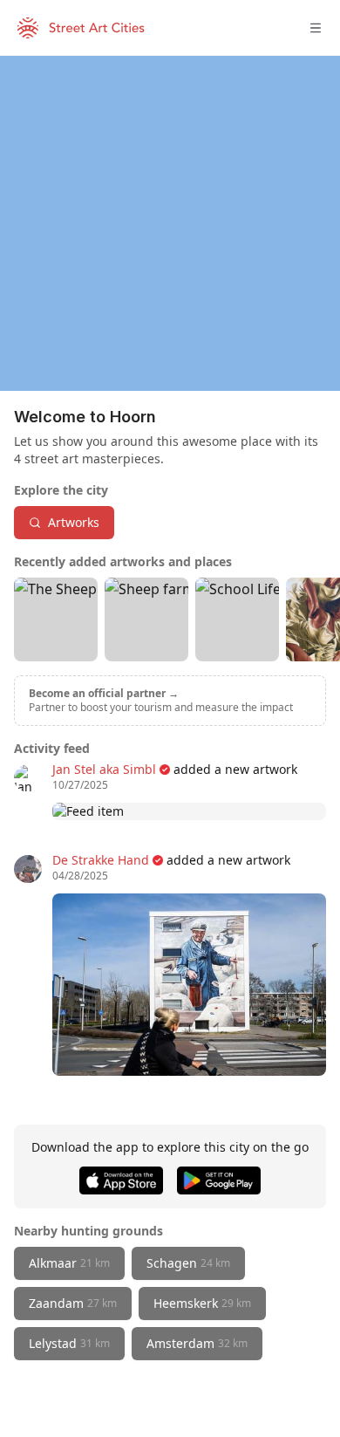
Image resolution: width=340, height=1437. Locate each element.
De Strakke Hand (100, 860)
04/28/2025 (80, 876)
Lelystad (69, 1343)
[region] (170, 223)
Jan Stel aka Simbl (104, 769)
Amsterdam (197, 1343)
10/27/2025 (80, 785)
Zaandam (73, 1303)
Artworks (73, 522)
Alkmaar (69, 1263)
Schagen (188, 1263)
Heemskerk (202, 1303)
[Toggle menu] (316, 28)
